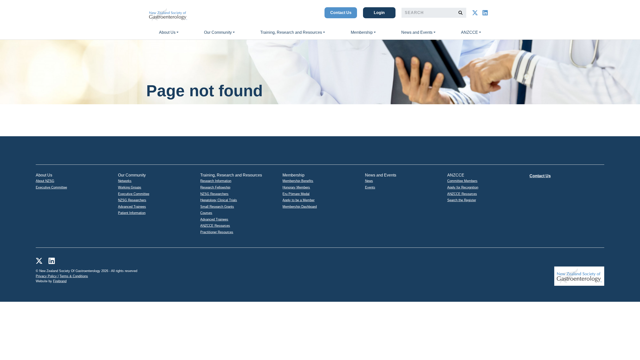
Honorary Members (296, 187)
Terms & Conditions (74, 276)
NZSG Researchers (132, 200)
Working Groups (129, 187)
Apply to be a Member (298, 200)
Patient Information (132, 213)
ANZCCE (469, 32)
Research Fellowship (215, 187)
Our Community (218, 32)
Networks (125, 181)
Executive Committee (51, 187)
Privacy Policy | (47, 276)
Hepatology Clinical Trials (218, 200)
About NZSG (45, 181)
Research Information (215, 181)
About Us (167, 32)
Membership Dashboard (299, 206)
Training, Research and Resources (291, 32)
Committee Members (462, 181)
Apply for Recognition (462, 187)
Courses (206, 213)
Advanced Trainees (132, 206)
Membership (362, 32)
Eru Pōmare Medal (296, 194)
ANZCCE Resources (215, 226)
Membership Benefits (297, 181)
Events (370, 187)
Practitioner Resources (216, 232)
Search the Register (461, 200)
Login (379, 12)
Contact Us (341, 12)
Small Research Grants (217, 206)
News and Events (416, 32)
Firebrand (59, 281)
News (369, 181)
